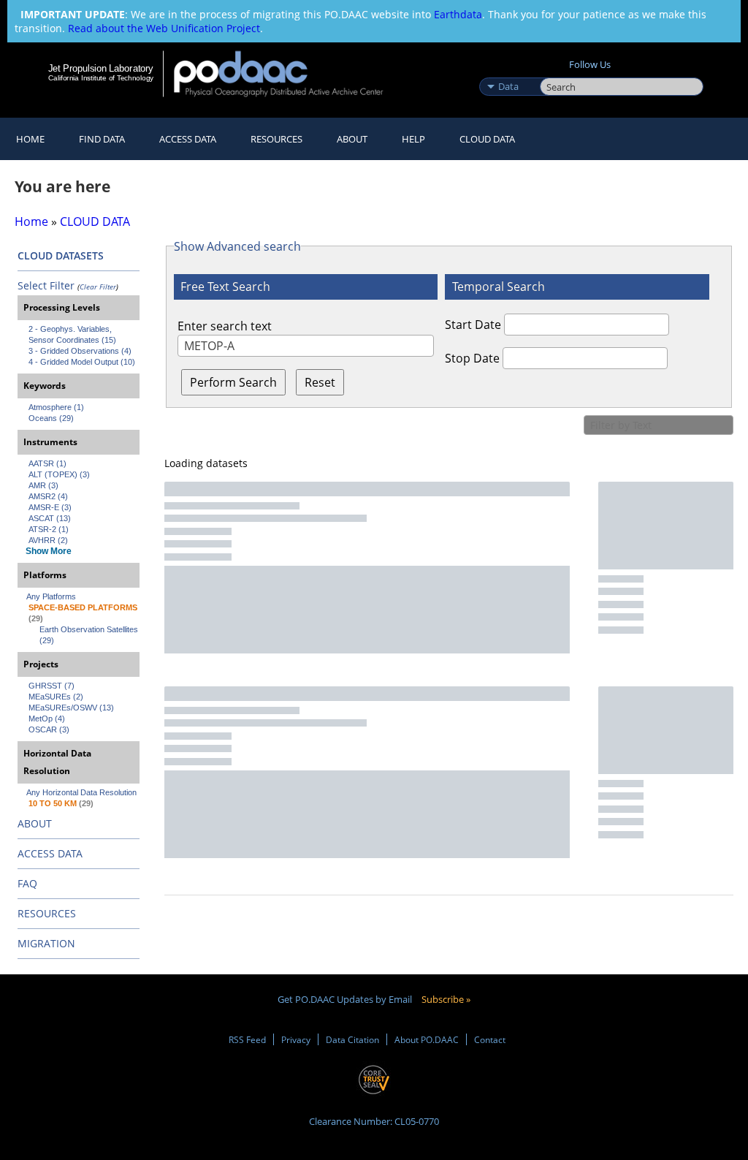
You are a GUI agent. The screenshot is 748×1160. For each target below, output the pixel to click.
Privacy (295, 1039)
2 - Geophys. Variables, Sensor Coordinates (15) (72, 334)
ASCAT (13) (49, 518)
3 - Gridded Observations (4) (79, 350)
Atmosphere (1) (56, 407)
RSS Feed (247, 1039)
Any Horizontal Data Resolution (81, 792)
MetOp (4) (46, 718)
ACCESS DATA (50, 853)
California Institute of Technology (100, 78)
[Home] (288, 73)
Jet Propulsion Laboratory (100, 68)
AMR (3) (43, 485)
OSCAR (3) (48, 729)
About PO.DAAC (426, 1039)
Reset (320, 382)
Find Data (102, 138)
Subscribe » (445, 999)
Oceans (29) (51, 418)
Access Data (187, 138)
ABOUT (35, 823)
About (352, 138)
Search (556, 70)
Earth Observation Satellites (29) (89, 635)
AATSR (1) (47, 463)
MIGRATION (46, 943)
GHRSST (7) (51, 685)
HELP (413, 138)
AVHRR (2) (48, 540)
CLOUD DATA (487, 138)
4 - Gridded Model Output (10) (81, 361)
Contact (489, 1039)
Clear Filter (98, 286)
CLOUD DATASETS (61, 255)
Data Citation (352, 1039)
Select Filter (46, 285)
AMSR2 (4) (48, 496)
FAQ (27, 883)
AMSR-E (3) (50, 507)
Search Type (508, 70)
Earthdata (458, 14)
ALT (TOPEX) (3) (59, 474)
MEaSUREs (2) (55, 696)
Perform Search (233, 382)
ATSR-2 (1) (48, 529)
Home (30, 138)
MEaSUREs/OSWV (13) (71, 707)
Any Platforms (51, 596)
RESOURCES (276, 138)
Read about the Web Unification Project (164, 28)
